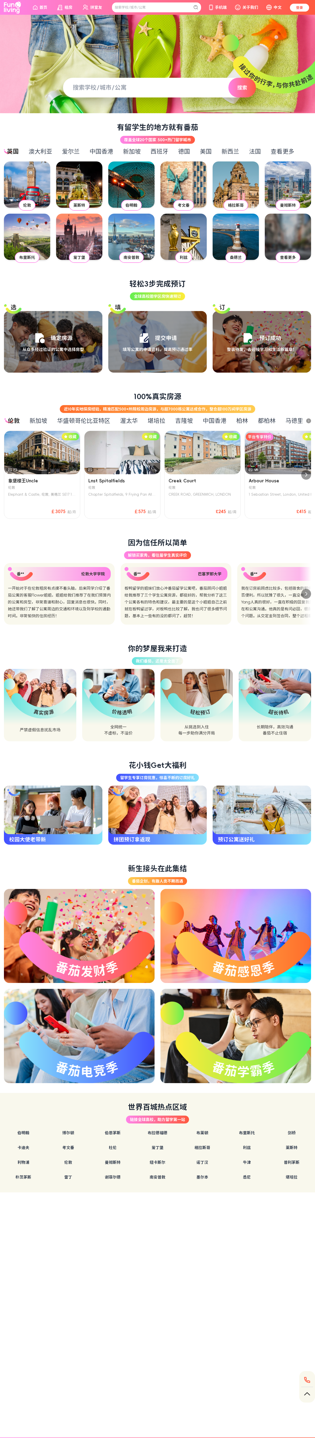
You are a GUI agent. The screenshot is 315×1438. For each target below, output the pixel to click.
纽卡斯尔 (157, 1162)
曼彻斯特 (113, 1162)
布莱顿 (202, 1133)
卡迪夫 (23, 1148)
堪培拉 (292, 1177)
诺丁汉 (202, 1162)
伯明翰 (23, 1133)
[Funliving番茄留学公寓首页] (12, 7)
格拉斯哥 (202, 1148)
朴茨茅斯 (23, 1177)
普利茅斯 (291, 1162)
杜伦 (113, 1148)
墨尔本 (202, 1177)
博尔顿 (68, 1133)
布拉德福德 (157, 1133)
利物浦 (23, 1162)
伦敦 (68, 1162)
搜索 (242, 87)
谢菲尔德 (113, 1177)
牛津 (247, 1162)
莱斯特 (292, 1148)
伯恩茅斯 (113, 1133)
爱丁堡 (157, 1148)
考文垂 (68, 1148)
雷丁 (68, 1177)
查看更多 (282, 152)
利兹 (247, 1148)
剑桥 (292, 1133)
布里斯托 (247, 1133)
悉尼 (247, 1177)
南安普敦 (157, 1177)
